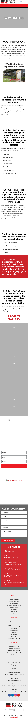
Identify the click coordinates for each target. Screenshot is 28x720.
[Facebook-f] (9, 695)
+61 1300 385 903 (9, 552)
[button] (14, 75)
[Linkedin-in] (24, 2)
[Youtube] (26, 2)
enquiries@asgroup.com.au (11, 557)
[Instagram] (15, 695)
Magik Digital (14, 717)
